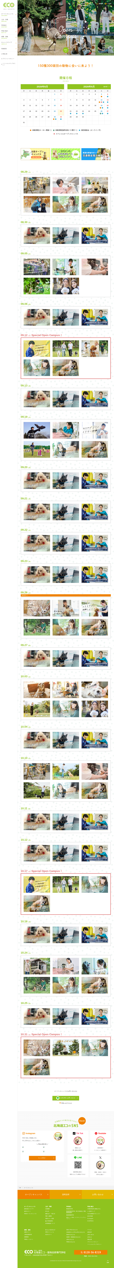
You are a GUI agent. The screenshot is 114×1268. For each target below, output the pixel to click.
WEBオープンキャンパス (30, 1213)
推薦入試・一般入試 (50, 1213)
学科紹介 (4, 26)
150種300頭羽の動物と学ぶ (94, 1208)
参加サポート (27, 1211)
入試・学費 (4, 20)
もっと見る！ (42, 1158)
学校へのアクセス (66, 1103)
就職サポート (27, 1232)
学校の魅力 (4, 31)
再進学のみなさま (70, 1234)
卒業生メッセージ (28, 1239)
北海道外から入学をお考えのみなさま (75, 1232)
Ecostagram (90, 1218)
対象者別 (4, 48)
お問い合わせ (98, 1194)
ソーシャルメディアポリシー (9, 64)
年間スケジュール (49, 1232)
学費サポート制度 (49, 1218)
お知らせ (89, 1237)
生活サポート (48, 1234)
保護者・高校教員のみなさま (73, 1237)
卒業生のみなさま (70, 1241)
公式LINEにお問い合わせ (67, 1098)
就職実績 (26, 1237)
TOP (20, 1187)
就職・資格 (4, 37)
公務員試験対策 (28, 1234)
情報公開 (5, 54)
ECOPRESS (90, 1221)
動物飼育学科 (69, 1208)
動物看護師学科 (70, 1215)
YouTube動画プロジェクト (93, 1213)
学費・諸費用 (48, 1216)
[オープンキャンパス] (54, 119)
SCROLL (66, 50)
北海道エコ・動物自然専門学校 (8, 6)
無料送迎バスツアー (29, 1208)
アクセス (109, 3)
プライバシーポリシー (8, 58)
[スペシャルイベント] (101, 102)
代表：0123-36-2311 (90, 1256)
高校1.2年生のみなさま (72, 1229)
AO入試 (47, 1211)
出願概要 (47, 1208)
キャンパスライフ (6, 43)
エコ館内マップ (91, 1211)
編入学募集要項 (49, 1221)
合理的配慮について (50, 1223)
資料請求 (101, 3)
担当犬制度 (90, 1216)
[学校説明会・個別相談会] (56, 119)
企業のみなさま (70, 1239)
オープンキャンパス (7, 14)
